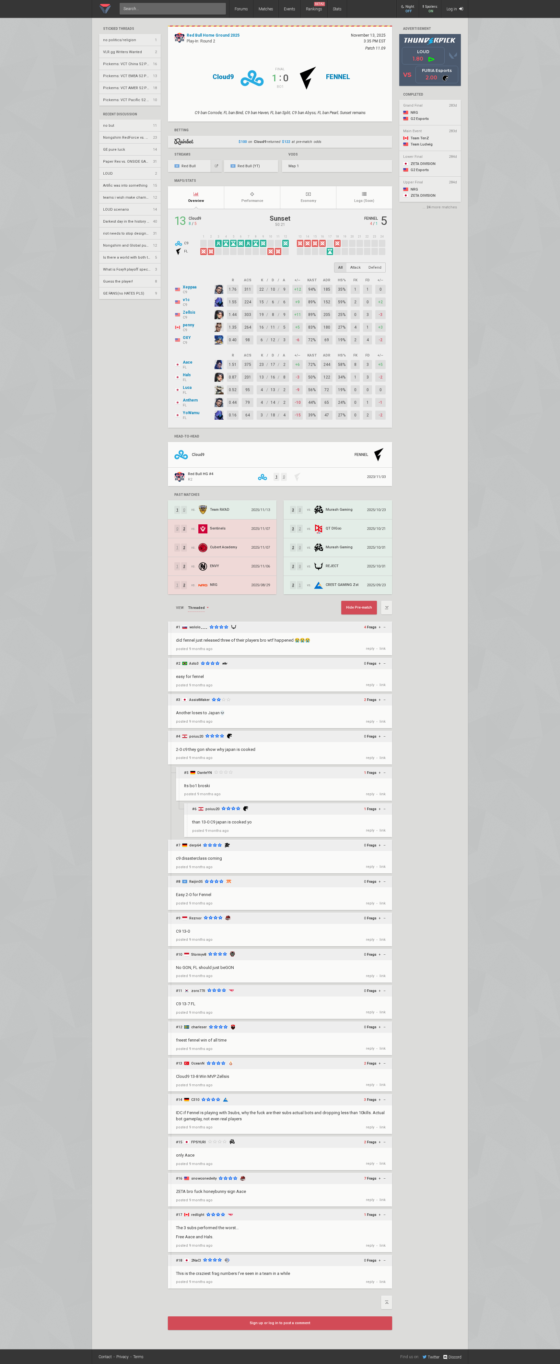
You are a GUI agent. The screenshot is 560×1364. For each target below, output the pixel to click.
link (382, 648)
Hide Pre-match (359, 607)
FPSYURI (198, 1142)
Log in (452, 9)
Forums (241, 9)
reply (370, 648)
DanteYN (204, 773)
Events (289, 9)
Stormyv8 (198, 954)
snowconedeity (203, 1178)
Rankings (315, 6)
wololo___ (198, 627)
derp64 (195, 845)
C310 (195, 1100)
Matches (266, 9)
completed (413, 94)
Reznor (195, 918)
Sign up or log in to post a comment (280, 1323)
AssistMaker (199, 700)
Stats (337, 9)
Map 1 (293, 166)
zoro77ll (198, 991)
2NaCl (196, 1260)
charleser (199, 1027)
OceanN (197, 1063)
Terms (138, 1357)
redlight (197, 1215)
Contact (105, 1357)
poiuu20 (196, 736)
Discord (455, 1357)
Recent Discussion (120, 114)
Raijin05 (196, 882)
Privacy (122, 1357)
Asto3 (194, 663)
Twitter (433, 1357)
